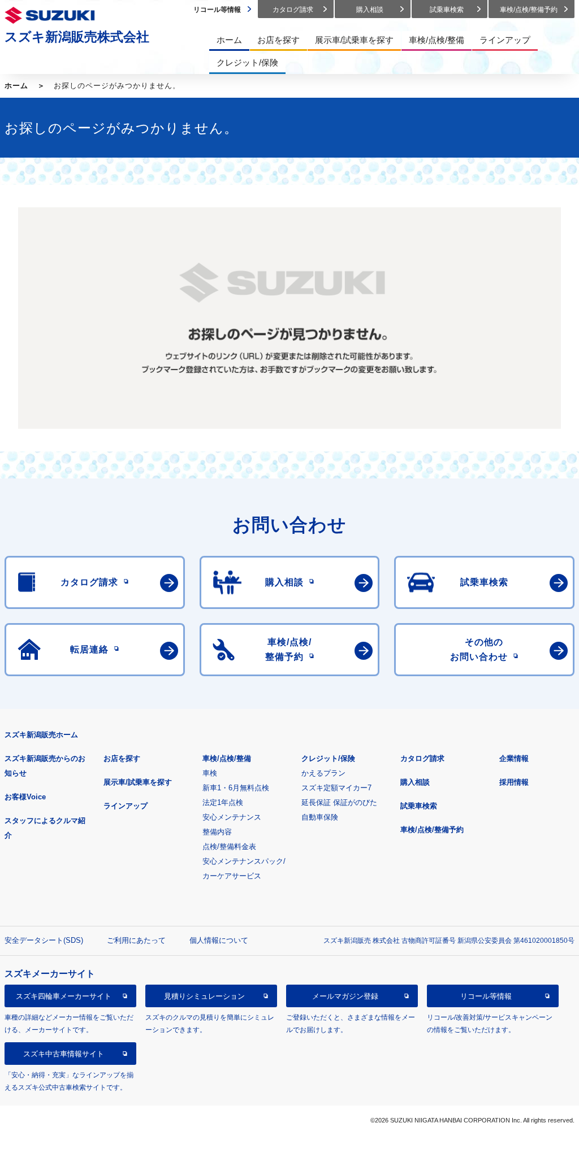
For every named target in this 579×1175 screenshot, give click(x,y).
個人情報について (218, 940)
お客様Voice (25, 797)
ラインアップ (125, 806)
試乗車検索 (418, 806)
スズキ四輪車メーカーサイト (63, 996)
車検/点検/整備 (226, 758)
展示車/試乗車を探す (137, 782)
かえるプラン (323, 773)
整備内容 (217, 832)
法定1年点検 (222, 802)
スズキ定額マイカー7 (336, 788)
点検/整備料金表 (229, 846)
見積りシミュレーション (204, 996)
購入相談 (415, 782)
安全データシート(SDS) (44, 940)
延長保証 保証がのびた (339, 802)
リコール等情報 (486, 996)
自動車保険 (319, 817)
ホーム (16, 85)
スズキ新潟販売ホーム (41, 734)
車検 (209, 773)
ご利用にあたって (136, 940)
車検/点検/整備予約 (432, 829)
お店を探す (121, 758)
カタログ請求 (422, 758)
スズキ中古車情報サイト (63, 1054)
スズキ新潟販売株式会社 (77, 36)
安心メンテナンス (231, 817)
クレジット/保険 (328, 758)
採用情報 (514, 782)
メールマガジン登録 (345, 996)
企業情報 (514, 758)
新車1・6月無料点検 (235, 788)
